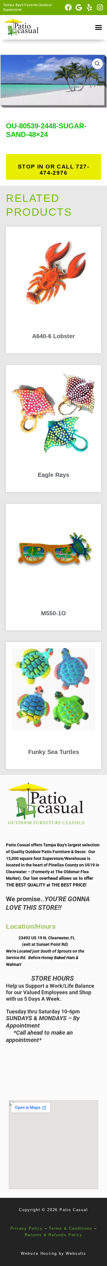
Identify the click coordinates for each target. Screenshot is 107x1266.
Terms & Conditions (70, 1228)
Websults (76, 1253)
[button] (98, 27)
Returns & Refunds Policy (53, 1235)
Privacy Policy (26, 1228)
